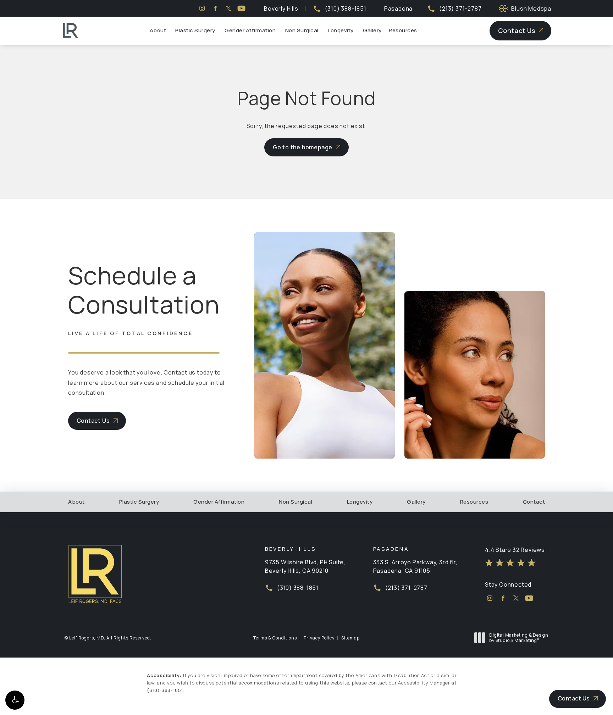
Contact (534, 502)
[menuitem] (202, 8)
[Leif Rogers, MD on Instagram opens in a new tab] (202, 8)
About (158, 30)
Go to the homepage (302, 147)
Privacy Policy (319, 638)
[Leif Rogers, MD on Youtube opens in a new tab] (241, 8)
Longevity (341, 30)
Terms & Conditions (275, 638)
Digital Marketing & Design (518, 637)
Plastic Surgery (195, 30)
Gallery (372, 30)
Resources (403, 30)
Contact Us (516, 30)
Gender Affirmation (250, 30)
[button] (14, 700)
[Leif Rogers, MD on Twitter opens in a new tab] (228, 8)
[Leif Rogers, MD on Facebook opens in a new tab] (215, 8)
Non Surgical (302, 30)
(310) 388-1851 (165, 690)
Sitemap (350, 638)
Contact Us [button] (574, 698)
